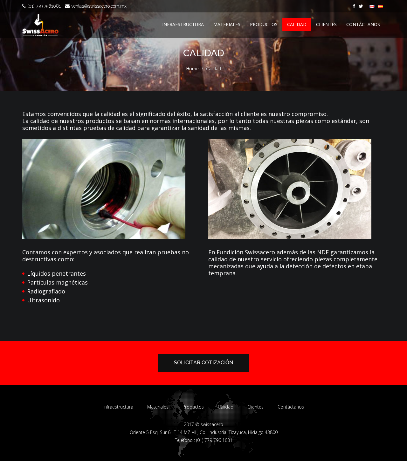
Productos (264, 24)
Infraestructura (183, 24)
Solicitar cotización (203, 363)
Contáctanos (363, 24)
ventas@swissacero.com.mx (99, 6)
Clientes (326, 24)
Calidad (297, 24)
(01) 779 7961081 (44, 6)
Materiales (226, 24)
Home (192, 68)
